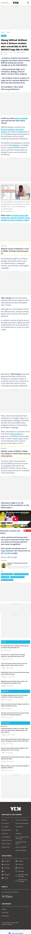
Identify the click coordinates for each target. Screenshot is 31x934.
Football (3, 668)
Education (4, 676)
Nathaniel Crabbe (20, 52)
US (2, 650)
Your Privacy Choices (17, 933)
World (9, 32)
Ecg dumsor (5, 577)
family (21, 131)
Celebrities (4, 734)
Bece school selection (21, 574)
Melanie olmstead (7, 579)
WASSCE (15, 145)
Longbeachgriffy (7, 574)
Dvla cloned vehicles (17, 577)
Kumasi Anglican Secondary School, (12, 130)
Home (3, 32)
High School (15, 434)
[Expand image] (29, 185)
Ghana (3, 743)
